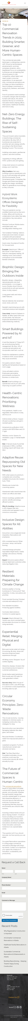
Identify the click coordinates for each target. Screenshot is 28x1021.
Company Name (7, 877)
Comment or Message (8, 900)
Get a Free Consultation (10, 920)
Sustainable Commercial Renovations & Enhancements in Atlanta (14, 954)
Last (16, 873)
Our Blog (5, 21)
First (3, 873)
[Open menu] (25, 3)
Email (4, 892)
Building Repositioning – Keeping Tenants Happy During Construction (15, 963)
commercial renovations (13, 786)
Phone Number (6, 885)
